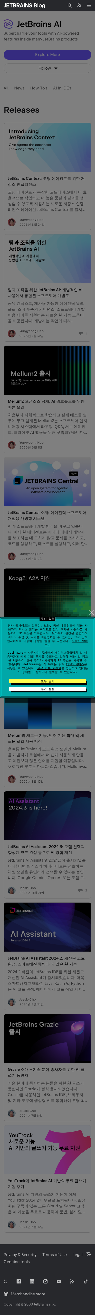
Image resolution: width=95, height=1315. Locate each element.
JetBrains (41, 1304)
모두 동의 (47, 681)
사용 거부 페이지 (49, 668)
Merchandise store (26, 1294)
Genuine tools (17, 1261)
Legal (78, 1254)
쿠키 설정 (47, 689)
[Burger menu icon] (89, 5)
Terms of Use (54, 1254)
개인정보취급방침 (66, 653)
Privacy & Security (20, 1254)
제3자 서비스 (75, 664)
